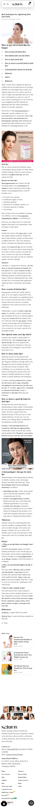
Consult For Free (7, 789)
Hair (3, 783)
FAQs (20, 786)
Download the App (7, 798)
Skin (3, 777)
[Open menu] (3, 4)
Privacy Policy (22, 774)
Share (6, 623)
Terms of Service (23, 780)
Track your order (7, 786)
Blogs (19, 783)
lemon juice (23, 233)
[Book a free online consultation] (17, 453)
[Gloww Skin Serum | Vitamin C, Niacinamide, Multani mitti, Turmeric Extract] (17, 146)
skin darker (22, 321)
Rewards (4, 795)
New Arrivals (6, 774)
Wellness (4, 780)
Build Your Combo (7, 792)
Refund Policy (22, 777)
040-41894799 (12, 749)
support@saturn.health (14, 754)
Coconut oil (6, 292)
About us (21, 771)
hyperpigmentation (21, 111)
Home (3, 771)
